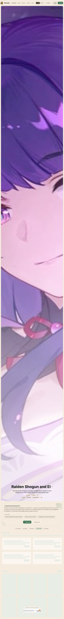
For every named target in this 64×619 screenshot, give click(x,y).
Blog (32, 2)
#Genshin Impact (36, 497)
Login (55, 2)
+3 (37, 495)
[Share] (58, 8)
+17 (41, 497)
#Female (23, 497)
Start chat (28, 522)
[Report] (61, 8)
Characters (14, 2)
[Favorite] (55, 8)
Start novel (37, 522)
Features (23, 2)
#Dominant (29, 497)
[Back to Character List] (3, 8)
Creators (28, 2)
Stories (19, 2)
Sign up (60, 2)
